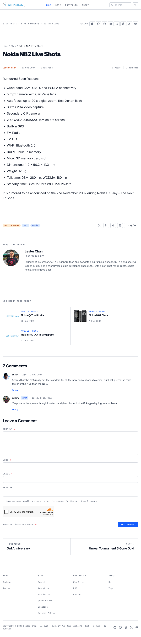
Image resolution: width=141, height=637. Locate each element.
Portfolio (71, 5)
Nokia (35, 225)
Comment (9, 429)
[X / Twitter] (129, 23)
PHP (75, 588)
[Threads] (117, 23)
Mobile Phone (11, 225)
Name (7, 460)
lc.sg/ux (131, 225)
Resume (76, 594)
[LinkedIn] (110, 23)
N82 (25, 225)
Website (8, 487)
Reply (15, 390)
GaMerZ (15, 398)
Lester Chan (9, 67)
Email (8, 473)
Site (58, 5)
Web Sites (78, 582)
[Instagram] (104, 23)
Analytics (43, 588)
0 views (116, 67)
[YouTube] (135, 23)
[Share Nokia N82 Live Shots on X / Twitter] (99, 225)
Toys (111, 588)
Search (41, 582)
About (85, 5)
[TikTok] (123, 23)
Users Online (45, 600)
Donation (43, 607)
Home (5, 46)
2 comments (132, 67)
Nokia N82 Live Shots (31, 54)
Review (6, 588)
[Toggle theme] (135, 4)
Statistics (44, 594)
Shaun (15, 374)
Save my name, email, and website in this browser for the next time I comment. (52, 501)
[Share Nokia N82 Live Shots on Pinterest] (120, 225)
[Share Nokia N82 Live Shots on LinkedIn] (106, 225)
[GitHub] (98, 23)
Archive (7, 582)
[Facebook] (92, 23)
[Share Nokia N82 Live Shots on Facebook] (113, 225)
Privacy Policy (46, 613)
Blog (48, 5)
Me (110, 582)
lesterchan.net (35, 256)
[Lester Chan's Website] (14, 4)
